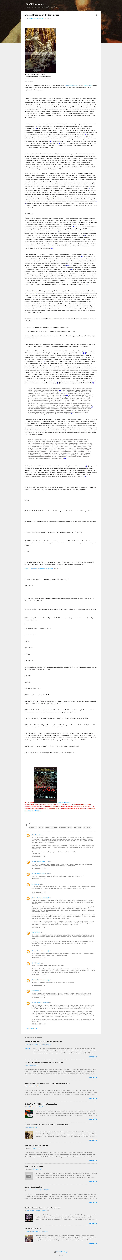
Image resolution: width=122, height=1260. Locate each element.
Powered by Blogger (62, 1252)
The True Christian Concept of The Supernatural (42, 1208)
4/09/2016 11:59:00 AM (39, 1024)
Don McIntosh (36, 835)
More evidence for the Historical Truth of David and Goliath (47, 1125)
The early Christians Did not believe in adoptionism (43, 1042)
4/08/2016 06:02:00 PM (38, 997)
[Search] (100, 5)
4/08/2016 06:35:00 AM (39, 946)
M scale (41, 827)
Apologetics (32, 827)
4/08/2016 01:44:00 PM (38, 985)
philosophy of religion (65, 827)
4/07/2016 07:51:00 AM (39, 879)
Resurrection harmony (33, 1229)
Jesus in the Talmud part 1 (34, 1187)
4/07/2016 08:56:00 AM (39, 892)
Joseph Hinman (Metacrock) (40, 861)
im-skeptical (35, 884)
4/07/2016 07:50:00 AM (39, 868)
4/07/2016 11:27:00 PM (38, 927)
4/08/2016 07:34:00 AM (39, 958)
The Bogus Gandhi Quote (34, 1166)
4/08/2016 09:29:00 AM (39, 975)
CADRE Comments (35, 4)
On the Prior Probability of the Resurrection (41, 1104)
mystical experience (51, 827)
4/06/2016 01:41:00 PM (38, 856)
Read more (93, 1057)
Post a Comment (32, 1028)
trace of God (87, 827)
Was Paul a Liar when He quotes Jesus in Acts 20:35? (44, 1062)
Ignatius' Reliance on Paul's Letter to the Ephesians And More (47, 1083)
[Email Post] (29, 824)
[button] (96, 15)
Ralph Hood (77, 827)
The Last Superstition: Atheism (36, 1146)
